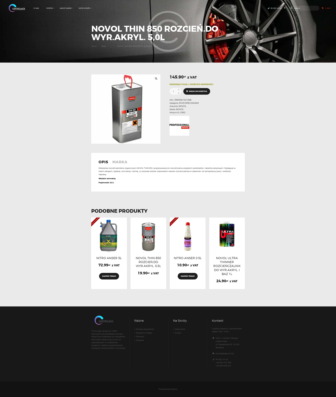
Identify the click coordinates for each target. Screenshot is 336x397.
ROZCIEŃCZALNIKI (189, 103)
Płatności (140, 336)
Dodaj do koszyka (198, 91)
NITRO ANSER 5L (109, 258)
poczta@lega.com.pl (225, 353)
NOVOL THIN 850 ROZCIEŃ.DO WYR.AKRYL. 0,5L (148, 262)
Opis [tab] (103, 162)
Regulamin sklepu (144, 333)
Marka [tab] (119, 162)
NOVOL (182, 106)
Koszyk (178, 333)
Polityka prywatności (145, 329)
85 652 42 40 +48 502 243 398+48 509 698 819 (223, 362)
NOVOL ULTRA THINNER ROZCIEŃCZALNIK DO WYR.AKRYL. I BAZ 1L (227, 266)
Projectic (174, 389)
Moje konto (180, 329)
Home (94, 46)
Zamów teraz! (109, 276)
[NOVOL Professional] (179, 126)
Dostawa (140, 340)
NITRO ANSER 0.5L (188, 258)
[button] (156, 78)
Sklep (103, 46)
